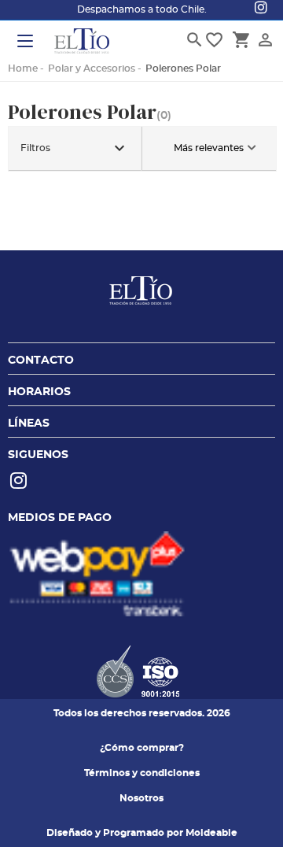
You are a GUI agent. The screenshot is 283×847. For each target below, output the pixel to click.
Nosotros (141, 798)
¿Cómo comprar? (142, 748)
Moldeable (211, 833)
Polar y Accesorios (91, 68)
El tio (81, 42)
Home (23, 68)
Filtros (74, 148)
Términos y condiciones (142, 773)
